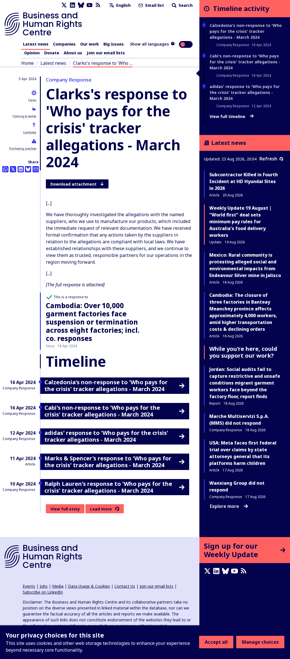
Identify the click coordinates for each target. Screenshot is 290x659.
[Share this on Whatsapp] (5, 169)
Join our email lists (106, 52)
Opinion (32, 52)
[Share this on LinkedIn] (21, 169)
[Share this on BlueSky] (28, 169)
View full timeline (228, 116)
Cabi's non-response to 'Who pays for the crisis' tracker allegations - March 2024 (245, 61)
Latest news (35, 44)
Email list (154, 5)
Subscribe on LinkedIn (43, 592)
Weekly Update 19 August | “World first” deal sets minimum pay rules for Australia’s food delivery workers (240, 221)
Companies (64, 44)
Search (185, 5)
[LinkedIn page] (72, 5)
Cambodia (29, 132)
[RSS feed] (98, 5)
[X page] (64, 5)
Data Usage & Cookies (89, 586)
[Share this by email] (36, 169)
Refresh (268, 159)
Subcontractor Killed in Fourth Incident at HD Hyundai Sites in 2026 (243, 181)
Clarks (32, 100)
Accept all (216, 642)
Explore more (224, 506)
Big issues (113, 44)
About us (73, 52)
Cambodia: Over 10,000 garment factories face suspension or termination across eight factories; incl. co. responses (92, 322)
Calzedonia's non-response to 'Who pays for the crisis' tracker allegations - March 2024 (246, 31)
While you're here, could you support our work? (243, 352)
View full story (65, 509)
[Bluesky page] (81, 5)
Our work (89, 44)
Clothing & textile (24, 116)
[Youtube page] (89, 5)
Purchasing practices (22, 149)
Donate (51, 52)
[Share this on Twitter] (13, 169)
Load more (101, 509)
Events (29, 586)
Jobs (44, 586)
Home (27, 63)
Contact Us (124, 586)
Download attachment (73, 184)
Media (57, 586)
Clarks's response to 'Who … (103, 63)
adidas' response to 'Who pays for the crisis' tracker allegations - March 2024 (245, 92)
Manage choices (260, 642)
